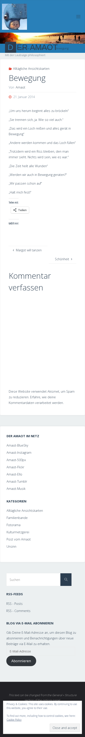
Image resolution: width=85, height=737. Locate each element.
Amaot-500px (16, 460)
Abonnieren (21, 661)
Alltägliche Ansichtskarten (31, 69)
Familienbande (17, 518)
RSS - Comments (18, 611)
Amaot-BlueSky (17, 445)
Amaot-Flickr (15, 467)
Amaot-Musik (16, 489)
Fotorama (13, 525)
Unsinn (11, 546)
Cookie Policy (14, 720)
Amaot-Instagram (19, 452)
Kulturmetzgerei (18, 532)
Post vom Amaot (19, 539)
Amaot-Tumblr (17, 481)
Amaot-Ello (14, 474)
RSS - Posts (14, 604)
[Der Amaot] (14, 16)
